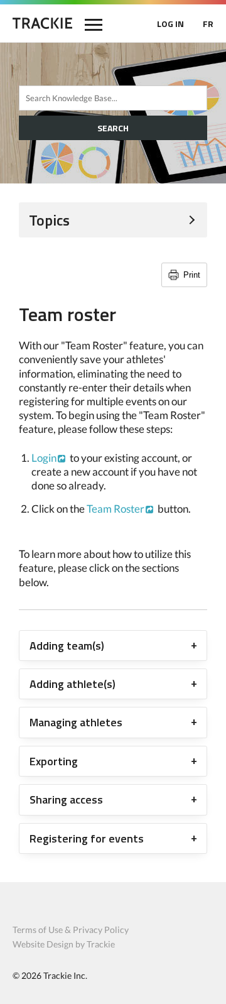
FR (208, 23)
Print (191, 275)
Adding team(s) (67, 645)
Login (43, 457)
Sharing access (66, 799)
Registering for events (87, 838)
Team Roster (115, 508)
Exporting (54, 761)
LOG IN (170, 23)
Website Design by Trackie (64, 944)
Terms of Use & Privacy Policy (71, 929)
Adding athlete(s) (73, 683)
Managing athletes (76, 722)
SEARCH (113, 127)
